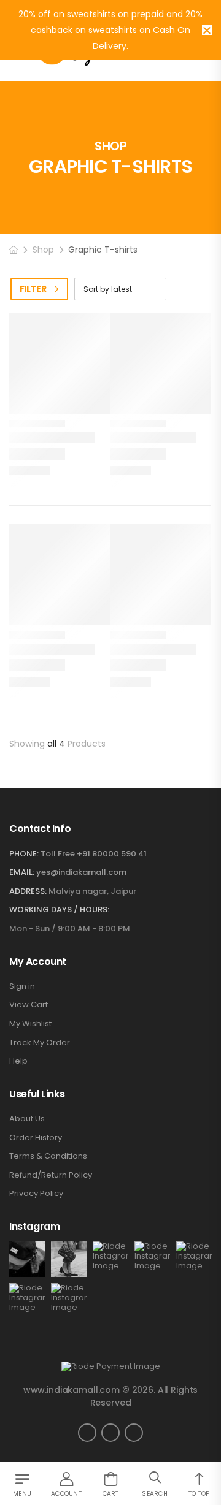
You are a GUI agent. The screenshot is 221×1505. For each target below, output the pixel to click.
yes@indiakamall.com (81, 872)
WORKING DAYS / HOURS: (59, 910)
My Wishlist (30, 1024)
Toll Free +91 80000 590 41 (94, 853)
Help (18, 1061)
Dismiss (207, 30)
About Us (27, 1119)
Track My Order (39, 1043)
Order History (35, 1138)
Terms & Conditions (48, 1156)
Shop (43, 249)
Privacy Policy (36, 1193)
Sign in (22, 986)
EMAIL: (21, 872)
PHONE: (24, 853)
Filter (33, 289)
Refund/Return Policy (50, 1175)
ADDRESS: (28, 891)
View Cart (28, 1005)
